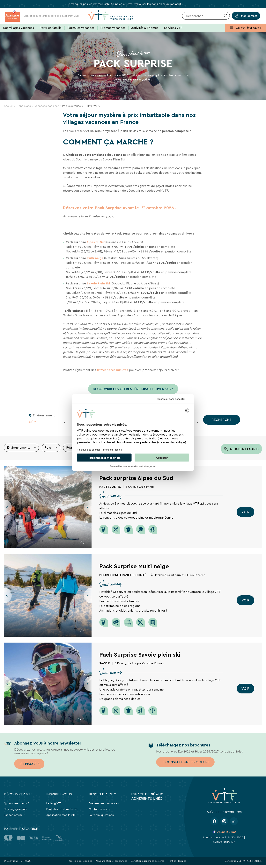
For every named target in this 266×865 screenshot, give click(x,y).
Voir (245, 511)
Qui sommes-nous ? (16, 803)
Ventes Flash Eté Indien (107, 4)
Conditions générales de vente (147, 861)
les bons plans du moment (164, 4)
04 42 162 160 (226, 832)
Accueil (8, 106)
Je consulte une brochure (185, 762)
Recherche (222, 419)
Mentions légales (177, 861)
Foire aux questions (101, 815)
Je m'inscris (29, 763)
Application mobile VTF (61, 815)
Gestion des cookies (80, 861)
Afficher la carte (244, 449)
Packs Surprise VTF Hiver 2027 (81, 106)
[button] (8, 507)
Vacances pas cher (46, 106)
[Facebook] (214, 821)
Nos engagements (15, 809)
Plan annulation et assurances (111, 861)
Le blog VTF (53, 803)
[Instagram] (224, 821)
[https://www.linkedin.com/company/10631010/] (234, 821)
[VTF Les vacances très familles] (110, 16)
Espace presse (13, 815)
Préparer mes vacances (104, 803)
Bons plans (24, 106)
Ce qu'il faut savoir (248, 28)
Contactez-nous (99, 809)
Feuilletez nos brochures (62, 809)
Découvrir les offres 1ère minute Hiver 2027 (133, 388)
